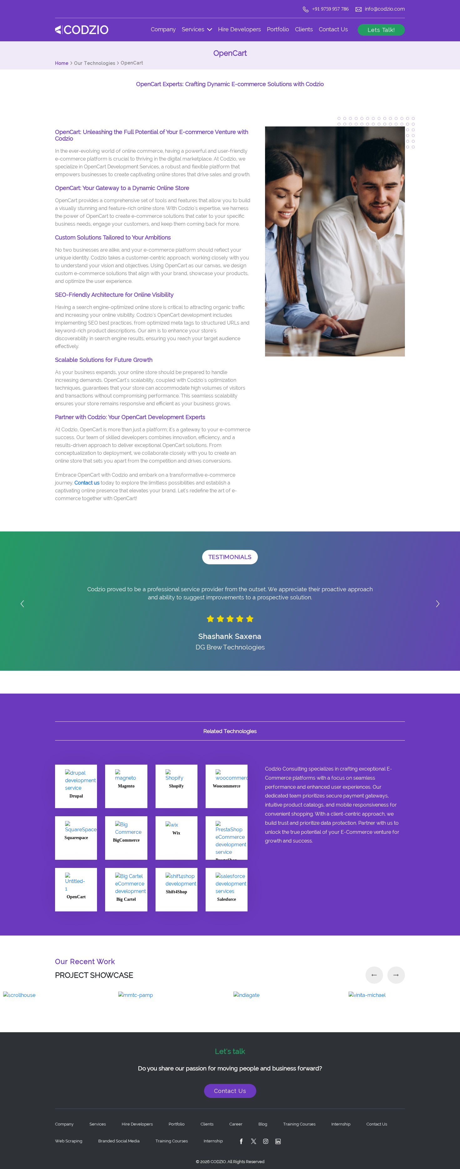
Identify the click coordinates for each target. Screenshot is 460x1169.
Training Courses (172, 1141)
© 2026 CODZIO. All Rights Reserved (230, 1161)
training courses (299, 1124)
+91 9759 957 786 (331, 9)
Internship (340, 1124)
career (236, 1124)
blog (262, 1124)
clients (304, 29)
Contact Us (230, 1091)
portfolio (278, 29)
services (194, 29)
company (163, 29)
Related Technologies (230, 731)
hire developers (239, 29)
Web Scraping (68, 1141)
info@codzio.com (385, 9)
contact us (333, 29)
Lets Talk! (381, 30)
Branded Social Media (119, 1141)
